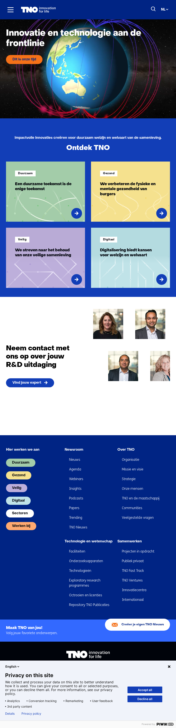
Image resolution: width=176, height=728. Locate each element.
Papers (74, 508)
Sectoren (20, 513)
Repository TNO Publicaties (89, 605)
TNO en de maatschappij (140, 498)
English (11, 666)
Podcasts (76, 498)
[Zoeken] (153, 9)
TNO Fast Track (133, 571)
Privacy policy (31, 713)
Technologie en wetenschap (88, 541)
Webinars (76, 479)
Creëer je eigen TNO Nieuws (142, 624)
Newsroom (74, 450)
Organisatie (130, 460)
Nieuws (74, 460)
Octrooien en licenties (85, 595)
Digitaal (18, 500)
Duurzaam (20, 462)
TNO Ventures (132, 580)
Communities (132, 508)
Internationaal (133, 600)
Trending (75, 518)
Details (10, 713)
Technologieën (80, 571)
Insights (75, 489)
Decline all (144, 699)
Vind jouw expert (26, 383)
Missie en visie (132, 469)
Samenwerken (129, 541)
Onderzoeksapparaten (86, 561)
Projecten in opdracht (138, 551)
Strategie (129, 479)
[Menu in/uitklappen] (10, 9)
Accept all (145, 690)
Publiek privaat (133, 561)
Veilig (16, 488)
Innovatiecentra (134, 590)
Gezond (18, 475)
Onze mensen (132, 489)
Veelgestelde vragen (138, 518)
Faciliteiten (77, 551)
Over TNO (126, 450)
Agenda (75, 469)
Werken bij (21, 526)
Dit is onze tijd (24, 59)
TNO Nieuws (78, 527)
